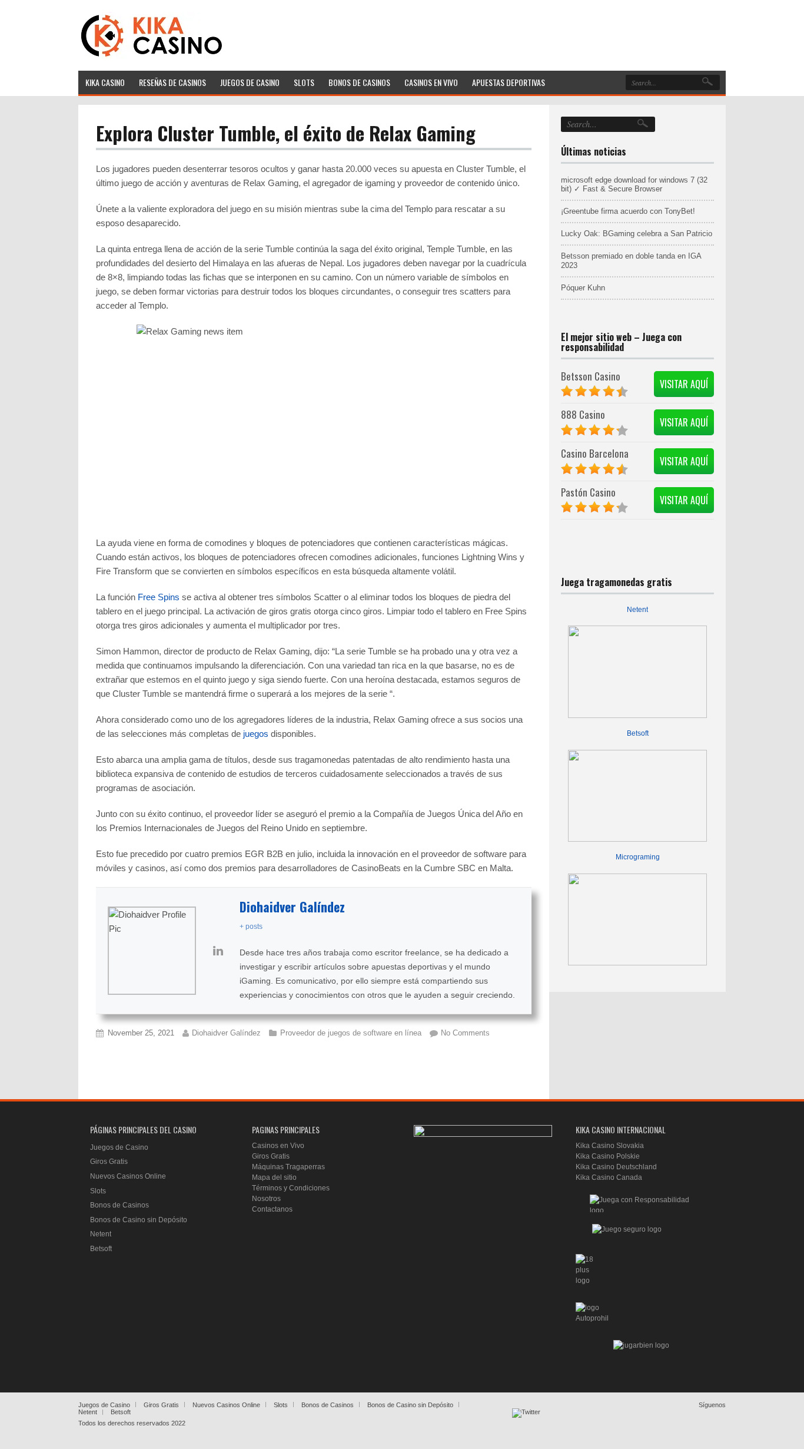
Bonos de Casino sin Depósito (138, 1220)
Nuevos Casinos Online (128, 1176)
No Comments (465, 1032)
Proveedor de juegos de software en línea (350, 1032)
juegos (255, 734)
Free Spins (159, 597)
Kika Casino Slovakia (610, 1146)
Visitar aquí (684, 384)
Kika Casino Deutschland (616, 1167)
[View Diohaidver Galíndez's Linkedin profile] (218, 951)
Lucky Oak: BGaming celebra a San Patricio (636, 233)
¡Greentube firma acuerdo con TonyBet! (628, 211)
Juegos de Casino (119, 1147)
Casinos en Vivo (278, 1146)
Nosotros (266, 1199)
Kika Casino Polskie (608, 1156)
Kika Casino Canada (609, 1177)
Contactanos (272, 1209)
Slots (98, 1191)
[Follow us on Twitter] (526, 1422)
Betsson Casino (590, 376)
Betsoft (638, 733)
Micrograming (638, 857)
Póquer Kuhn (583, 287)
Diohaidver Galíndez (292, 906)
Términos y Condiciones (291, 1188)
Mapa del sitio (274, 1177)
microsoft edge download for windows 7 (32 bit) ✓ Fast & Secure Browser (634, 185)
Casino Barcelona (595, 453)
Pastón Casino (588, 492)
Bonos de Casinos (119, 1205)
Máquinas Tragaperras (288, 1167)
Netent (637, 610)
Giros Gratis (109, 1161)
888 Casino (583, 414)
